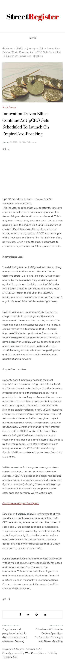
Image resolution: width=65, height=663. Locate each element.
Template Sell (9, 656)
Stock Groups (9, 107)
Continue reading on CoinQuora (20, 503)
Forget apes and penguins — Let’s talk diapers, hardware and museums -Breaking (14, 635)
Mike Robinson (29, 142)
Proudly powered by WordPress (20, 653)
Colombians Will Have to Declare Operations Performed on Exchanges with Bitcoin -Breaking (49, 635)
